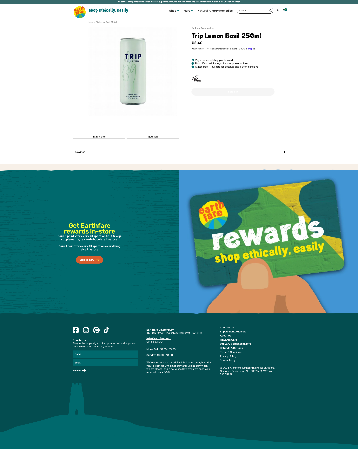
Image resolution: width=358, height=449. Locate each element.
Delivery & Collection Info (235, 343)
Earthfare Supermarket (202, 28)
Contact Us (227, 327)
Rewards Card (228, 339)
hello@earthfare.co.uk (158, 338)
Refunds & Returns (231, 348)
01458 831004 (155, 341)
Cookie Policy (227, 360)
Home (90, 22)
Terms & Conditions (231, 352)
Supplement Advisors (233, 331)
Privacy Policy (228, 356)
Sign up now (86, 259)
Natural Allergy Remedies (215, 10)
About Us (225, 335)
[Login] (278, 10)
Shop (172, 10)
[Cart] (283, 10)
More (186, 10)
